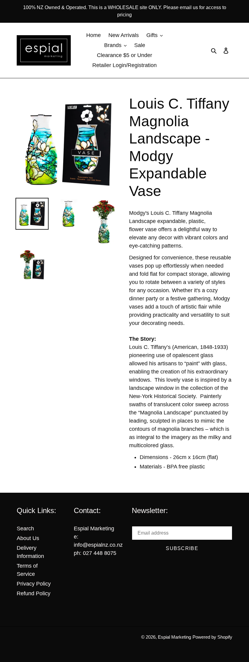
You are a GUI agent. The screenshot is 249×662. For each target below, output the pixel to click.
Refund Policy (33, 593)
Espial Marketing (174, 637)
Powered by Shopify (212, 637)
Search (25, 528)
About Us (28, 538)
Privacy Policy (34, 584)
